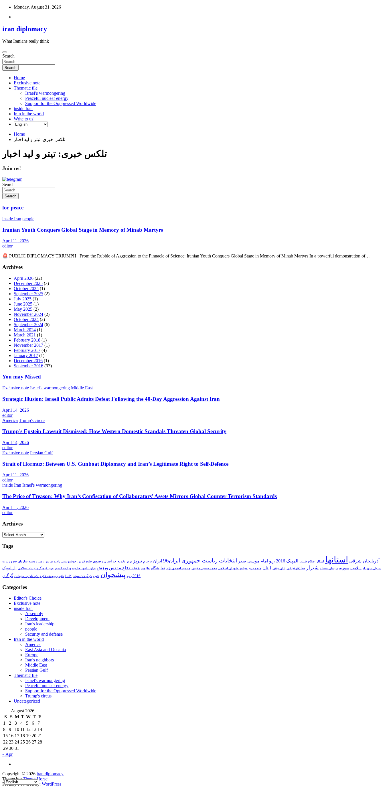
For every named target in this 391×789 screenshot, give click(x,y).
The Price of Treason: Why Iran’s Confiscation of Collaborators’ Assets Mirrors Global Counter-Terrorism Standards (139, 496)
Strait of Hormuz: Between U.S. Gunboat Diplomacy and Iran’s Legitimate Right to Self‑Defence (115, 464)
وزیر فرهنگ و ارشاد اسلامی (36, 568)
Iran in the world (29, 113)
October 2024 (26, 319)
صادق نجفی (296, 568)
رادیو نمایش (52, 561)
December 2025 (28, 283)
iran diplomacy (24, 29)
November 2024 (28, 314)
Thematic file (25, 88)
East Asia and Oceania (45, 649)
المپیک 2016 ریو (283, 561)
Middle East (82, 387)
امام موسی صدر (253, 561)
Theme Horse (35, 778)
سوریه (344, 568)
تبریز (137, 561)
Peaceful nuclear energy (46, 98)
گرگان (7, 575)
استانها (336, 559)
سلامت (356, 568)
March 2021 (25, 334)
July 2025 (22, 298)
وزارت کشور (63, 568)
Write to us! (24, 118)
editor (7, 245)
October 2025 (26, 288)
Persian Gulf (41, 452)
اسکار (320, 561)
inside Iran (23, 108)
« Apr (7, 754)
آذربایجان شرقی (364, 561)
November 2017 (28, 345)
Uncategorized (27, 701)
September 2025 (28, 293)
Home (19, 77)
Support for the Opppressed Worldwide (60, 103)
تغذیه (121, 561)
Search (8, 55)
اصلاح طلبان (307, 561)
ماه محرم (255, 568)
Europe (31, 654)
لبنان (266, 568)
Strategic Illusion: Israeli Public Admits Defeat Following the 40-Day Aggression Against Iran (111, 399)
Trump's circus (32, 420)
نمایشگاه (158, 568)
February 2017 (27, 350)
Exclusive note (27, 82)
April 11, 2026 (15, 240)
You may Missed (21, 377)
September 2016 (28, 365)
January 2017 (26, 355)
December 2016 (28, 360)
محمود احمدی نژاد (178, 568)
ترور (129, 561)
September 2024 (28, 324)
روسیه (33, 561)
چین (96, 576)
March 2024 (25, 329)
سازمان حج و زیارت (14, 561)
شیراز (312, 567)
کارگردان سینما (82, 576)
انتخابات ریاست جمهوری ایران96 (200, 561)
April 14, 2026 (15, 410)
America (10, 420)
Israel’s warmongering (45, 93)
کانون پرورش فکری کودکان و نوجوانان (39, 576)
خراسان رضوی (104, 561)
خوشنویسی (68, 561)
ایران (157, 561)
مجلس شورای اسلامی (233, 568)
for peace (12, 208)
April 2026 (23, 278)
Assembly (34, 613)
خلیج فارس (85, 561)
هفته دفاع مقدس (124, 568)
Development (37, 618)
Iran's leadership (39, 623)
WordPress (51, 784)
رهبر (41, 561)
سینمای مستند (329, 568)
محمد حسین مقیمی (204, 568)
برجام (147, 561)
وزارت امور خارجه (84, 568)
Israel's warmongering (50, 387)
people (28, 218)
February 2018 (27, 340)
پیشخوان (113, 574)
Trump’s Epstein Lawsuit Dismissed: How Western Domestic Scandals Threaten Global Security (114, 431)
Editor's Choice (28, 598)
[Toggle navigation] (4, 52)
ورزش (102, 568)
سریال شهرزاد (372, 568)
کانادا (68, 576)
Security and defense (44, 634)
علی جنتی (278, 568)
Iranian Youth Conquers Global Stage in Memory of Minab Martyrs (82, 230)
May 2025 (23, 309)
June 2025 (23, 304)
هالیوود (145, 568)
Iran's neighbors (39, 659)
